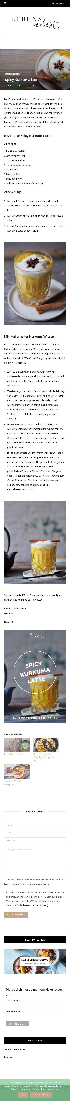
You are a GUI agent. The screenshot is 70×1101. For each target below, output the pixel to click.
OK (23, 1095)
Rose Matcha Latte (14, 754)
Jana (10, 85)
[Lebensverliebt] (35, 23)
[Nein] (66, 1089)
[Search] (53, 3)
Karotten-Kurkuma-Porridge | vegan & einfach (43, 757)
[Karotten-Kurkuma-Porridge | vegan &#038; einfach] (46, 745)
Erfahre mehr (41, 1095)
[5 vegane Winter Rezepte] (17, 771)
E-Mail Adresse (13, 1000)
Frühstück (12, 74)
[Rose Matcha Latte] (17, 745)
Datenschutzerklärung (34, 905)
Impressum (9, 1057)
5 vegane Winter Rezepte (12, 782)
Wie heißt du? (13, 1011)
